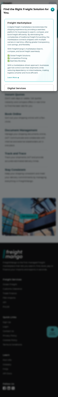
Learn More (13, 78)
